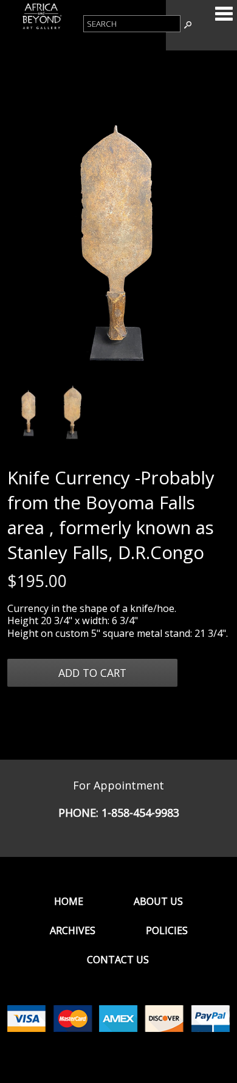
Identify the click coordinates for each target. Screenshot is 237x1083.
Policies (167, 930)
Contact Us (118, 959)
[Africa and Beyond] (41, 27)
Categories (223, 13)
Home (68, 901)
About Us (158, 901)
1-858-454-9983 (140, 812)
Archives (72, 930)
